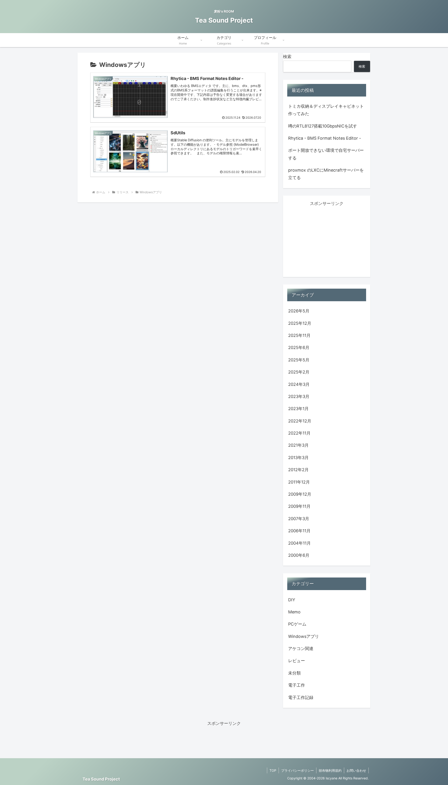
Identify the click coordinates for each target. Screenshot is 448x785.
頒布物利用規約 (330, 770)
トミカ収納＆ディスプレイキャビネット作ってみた (326, 110)
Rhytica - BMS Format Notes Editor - (324, 138)
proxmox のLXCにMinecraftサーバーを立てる (326, 174)
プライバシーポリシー (297, 770)
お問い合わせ (356, 770)
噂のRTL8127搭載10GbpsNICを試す (322, 126)
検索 (287, 56)
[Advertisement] (326, 240)
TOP (273, 770)
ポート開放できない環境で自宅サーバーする (326, 154)
